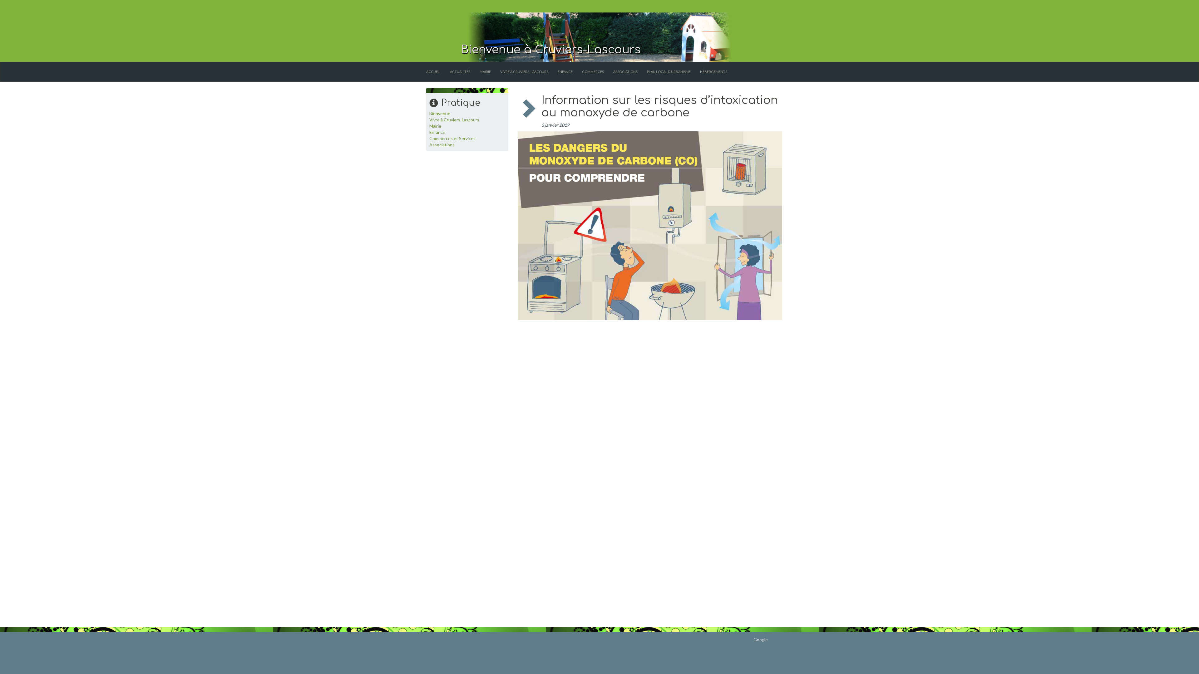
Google (760, 639)
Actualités (460, 72)
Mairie (485, 72)
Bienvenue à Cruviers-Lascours (551, 49)
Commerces (593, 72)
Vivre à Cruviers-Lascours (524, 72)
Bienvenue (439, 113)
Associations (625, 72)
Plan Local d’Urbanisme (669, 72)
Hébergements (713, 72)
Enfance (565, 72)
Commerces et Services (452, 138)
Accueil (433, 72)
